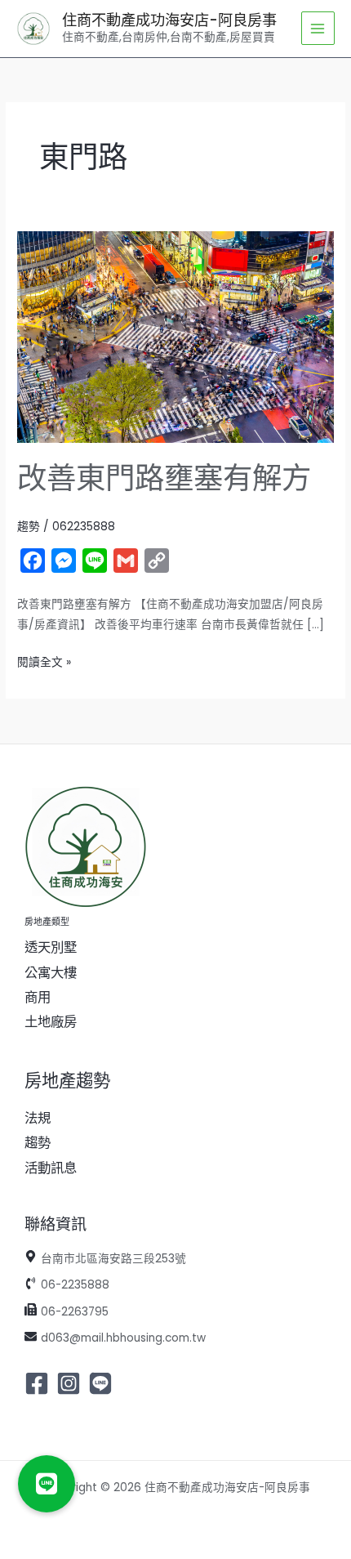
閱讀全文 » (44, 661)
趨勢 (28, 526)
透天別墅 (50, 947)
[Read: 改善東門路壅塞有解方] (175, 336)
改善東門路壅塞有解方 (164, 478)
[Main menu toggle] (318, 28)
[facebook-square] (38, 1383)
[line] (102, 1383)
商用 (37, 997)
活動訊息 (50, 1168)
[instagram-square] (70, 1383)
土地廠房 (50, 1021)
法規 (37, 1118)
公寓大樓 (50, 972)
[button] (46, 1483)
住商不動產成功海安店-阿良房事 (169, 20)
